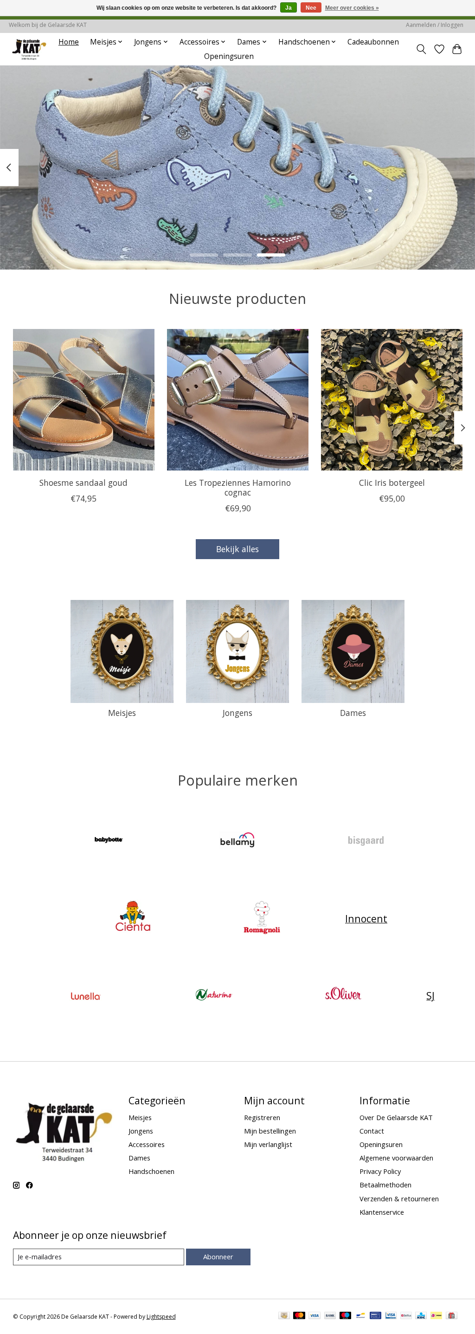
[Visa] (314, 1316)
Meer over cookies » (352, 8)
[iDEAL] (436, 1316)
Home (68, 42)
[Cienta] (133, 918)
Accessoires (146, 1144)
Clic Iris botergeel (391, 482)
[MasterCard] (299, 1316)
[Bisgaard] (366, 841)
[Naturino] (214, 995)
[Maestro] (346, 1316)
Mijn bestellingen (270, 1130)
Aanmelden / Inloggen (434, 25)
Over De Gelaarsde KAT (396, 1117)
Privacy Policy (380, 1171)
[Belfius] (406, 1316)
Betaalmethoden (385, 1184)
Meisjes (122, 712)
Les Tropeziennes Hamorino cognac (238, 487)
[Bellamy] (237, 841)
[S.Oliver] (343, 995)
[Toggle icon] (421, 49)
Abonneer (218, 1256)
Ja (288, 8)
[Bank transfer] (330, 1316)
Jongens (237, 712)
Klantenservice (381, 1212)
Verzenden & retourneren (399, 1198)
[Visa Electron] (391, 1316)
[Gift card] (451, 1316)
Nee (311, 8)
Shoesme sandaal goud (83, 482)
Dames (353, 712)
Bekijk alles (237, 548)
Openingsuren (229, 56)
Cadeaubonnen (373, 42)
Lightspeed (161, 1317)
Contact (371, 1130)
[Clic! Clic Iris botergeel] (391, 399)
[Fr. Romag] (262, 918)
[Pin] (375, 1316)
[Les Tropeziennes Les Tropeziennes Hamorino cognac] (237, 399)
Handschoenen (151, 1171)
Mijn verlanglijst (268, 1144)
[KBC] (421, 1316)
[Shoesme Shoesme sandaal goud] (83, 399)
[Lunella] (85, 995)
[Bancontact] (360, 1316)
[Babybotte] (109, 841)
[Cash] (284, 1316)
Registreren (262, 1117)
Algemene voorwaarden (396, 1157)
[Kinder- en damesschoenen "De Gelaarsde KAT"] (29, 49)
